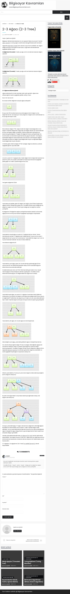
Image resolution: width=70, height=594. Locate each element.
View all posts (17, 531)
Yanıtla (42, 455)
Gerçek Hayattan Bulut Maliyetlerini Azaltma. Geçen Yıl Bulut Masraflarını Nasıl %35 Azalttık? (57, 126)
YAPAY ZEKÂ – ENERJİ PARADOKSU (57, 114)
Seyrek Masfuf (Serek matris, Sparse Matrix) (10, 581)
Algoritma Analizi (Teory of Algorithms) (31, 558)
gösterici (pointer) (13, 350)
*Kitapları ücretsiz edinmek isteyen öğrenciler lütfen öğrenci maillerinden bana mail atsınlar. (58, 75)
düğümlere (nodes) (12, 46)
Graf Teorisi (6, 559)
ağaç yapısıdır (6, 43)
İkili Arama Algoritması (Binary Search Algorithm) (33, 581)
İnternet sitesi (5, 509)
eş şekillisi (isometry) (29, 443)
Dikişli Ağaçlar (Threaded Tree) (11, 562)
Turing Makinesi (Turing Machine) (32, 562)
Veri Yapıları (11, 23)
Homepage (4, 23)
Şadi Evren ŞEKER (8, 34)
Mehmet (8, 456)
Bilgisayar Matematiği (8, 577)
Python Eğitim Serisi (53, 108)
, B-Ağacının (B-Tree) (26, 435)
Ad (3, 496)
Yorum (4, 477)
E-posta (4, 502)
